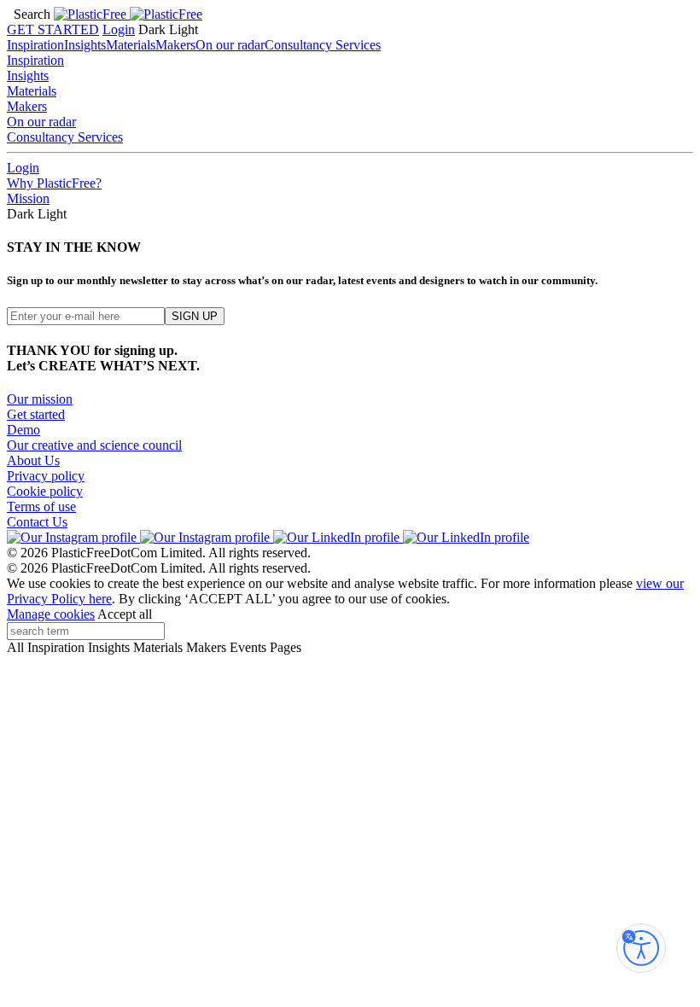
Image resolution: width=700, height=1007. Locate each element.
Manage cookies (51, 614)
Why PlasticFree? (54, 183)
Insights (85, 45)
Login (118, 29)
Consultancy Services (323, 45)
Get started (36, 414)
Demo (23, 429)
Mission (28, 198)
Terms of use (41, 506)
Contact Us (37, 522)
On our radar (230, 45)
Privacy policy (46, 476)
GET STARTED (53, 29)
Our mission (40, 399)
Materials (130, 45)
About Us (33, 460)
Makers (175, 45)
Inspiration (35, 45)
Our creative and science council (94, 445)
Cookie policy (45, 491)
